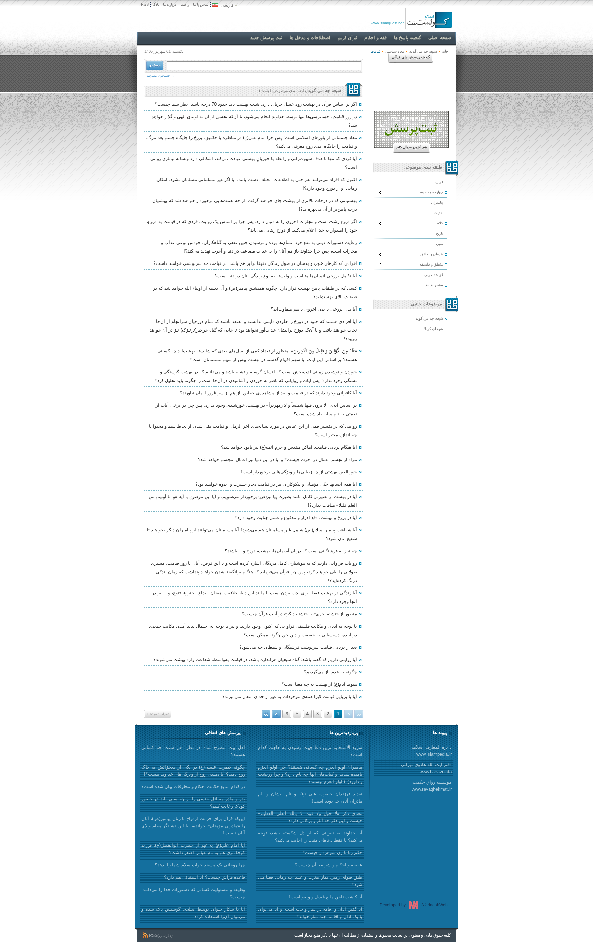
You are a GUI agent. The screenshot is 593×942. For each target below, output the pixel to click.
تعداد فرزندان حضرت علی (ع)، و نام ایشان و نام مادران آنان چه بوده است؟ (310, 797)
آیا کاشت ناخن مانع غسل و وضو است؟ (325, 896)
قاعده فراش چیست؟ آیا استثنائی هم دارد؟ (204, 877)
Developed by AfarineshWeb (414, 904)
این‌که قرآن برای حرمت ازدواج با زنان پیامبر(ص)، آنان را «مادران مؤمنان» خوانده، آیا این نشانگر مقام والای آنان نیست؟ (193, 826)
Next (276, 714)
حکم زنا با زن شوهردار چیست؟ (332, 852)
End (266, 714)
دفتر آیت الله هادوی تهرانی (426, 768)
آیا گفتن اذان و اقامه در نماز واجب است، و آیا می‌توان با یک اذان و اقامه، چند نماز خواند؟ (310, 913)
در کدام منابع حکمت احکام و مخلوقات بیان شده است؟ (193, 786)
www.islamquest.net (387, 23)
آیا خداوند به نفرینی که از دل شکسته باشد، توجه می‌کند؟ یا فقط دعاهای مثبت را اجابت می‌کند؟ (310, 836)
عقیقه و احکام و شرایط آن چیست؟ (328, 864)
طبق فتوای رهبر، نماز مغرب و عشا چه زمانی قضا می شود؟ (310, 881)
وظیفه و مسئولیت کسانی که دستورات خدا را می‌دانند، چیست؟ (193, 893)
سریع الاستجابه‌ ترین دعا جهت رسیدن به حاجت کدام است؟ (310, 751)
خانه (445, 51)
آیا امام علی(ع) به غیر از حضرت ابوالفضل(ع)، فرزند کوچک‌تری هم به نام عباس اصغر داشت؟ (193, 849)
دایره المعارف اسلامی (431, 750)
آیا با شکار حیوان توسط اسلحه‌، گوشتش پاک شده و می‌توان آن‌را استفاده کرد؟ (193, 913)
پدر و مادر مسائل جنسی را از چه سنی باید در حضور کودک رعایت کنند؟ (193, 802)
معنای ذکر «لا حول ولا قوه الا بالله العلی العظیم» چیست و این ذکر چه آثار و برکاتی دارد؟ (310, 817)
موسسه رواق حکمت (432, 786)
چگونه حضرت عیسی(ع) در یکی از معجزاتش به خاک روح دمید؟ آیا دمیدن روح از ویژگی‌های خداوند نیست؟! (193, 770)
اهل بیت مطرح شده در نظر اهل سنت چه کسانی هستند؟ (193, 751)
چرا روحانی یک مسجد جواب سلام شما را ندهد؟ (200, 864)
